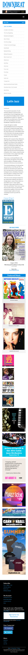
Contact (5, 642)
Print (10, 270)
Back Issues (6, 588)
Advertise (6, 640)
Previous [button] (7, 198)
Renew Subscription (8, 599)
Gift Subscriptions (7, 587)
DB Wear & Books (7, 590)
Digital (14, 270)
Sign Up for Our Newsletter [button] (14, 616)
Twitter (8, 632)
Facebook (9, 628)
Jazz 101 (5, 643)
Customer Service (7, 601)
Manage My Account (8, 597)
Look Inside (14, 266)
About (9, 648)
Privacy (18, 648)
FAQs (5, 603)
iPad (18, 270)
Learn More (6, 611)
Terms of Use (13, 648)
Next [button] (12, 198)
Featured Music (14, 275)
